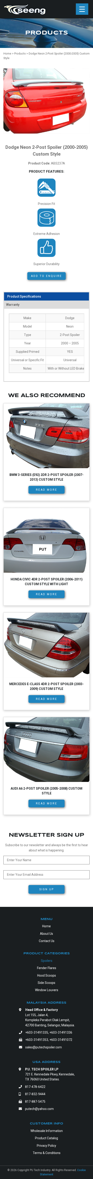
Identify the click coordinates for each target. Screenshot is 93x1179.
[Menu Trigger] (82, 9)
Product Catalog (46, 1138)
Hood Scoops (46, 975)
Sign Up (46, 889)
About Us (46, 933)
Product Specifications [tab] (24, 296)
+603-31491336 (60, 1032)
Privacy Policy (46, 1145)
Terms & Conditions (46, 1153)
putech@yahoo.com (39, 1109)
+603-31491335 (36, 1032)
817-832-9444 (35, 1094)
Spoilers (46, 961)
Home (46, 926)
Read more (46, 489)
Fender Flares (46, 968)
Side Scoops (46, 983)
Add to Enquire (46, 276)
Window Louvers (46, 990)
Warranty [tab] (12, 304)
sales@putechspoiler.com (43, 1047)
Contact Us (46, 941)
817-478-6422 (35, 1087)
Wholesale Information (46, 1131)
